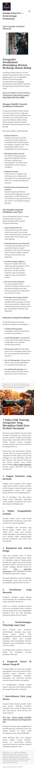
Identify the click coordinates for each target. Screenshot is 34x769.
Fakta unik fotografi (21, 752)
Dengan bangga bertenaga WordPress (13, 767)
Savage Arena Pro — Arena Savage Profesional (13, 16)
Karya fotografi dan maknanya (17, 759)
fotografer (20, 82)
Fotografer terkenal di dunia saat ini (17, 756)
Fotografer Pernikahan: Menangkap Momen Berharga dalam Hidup (17, 64)
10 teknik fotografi (21, 384)
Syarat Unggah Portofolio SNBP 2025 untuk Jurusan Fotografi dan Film (17, 719)
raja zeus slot (7, 77)
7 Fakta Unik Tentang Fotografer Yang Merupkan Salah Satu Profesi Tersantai (16, 424)
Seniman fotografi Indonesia (10, 762)
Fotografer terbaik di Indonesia (16, 387)
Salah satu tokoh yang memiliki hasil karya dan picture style (17, 760)
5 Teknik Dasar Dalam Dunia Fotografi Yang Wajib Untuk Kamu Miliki (16, 95)
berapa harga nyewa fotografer (21, 386)
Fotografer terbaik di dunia (10, 754)
